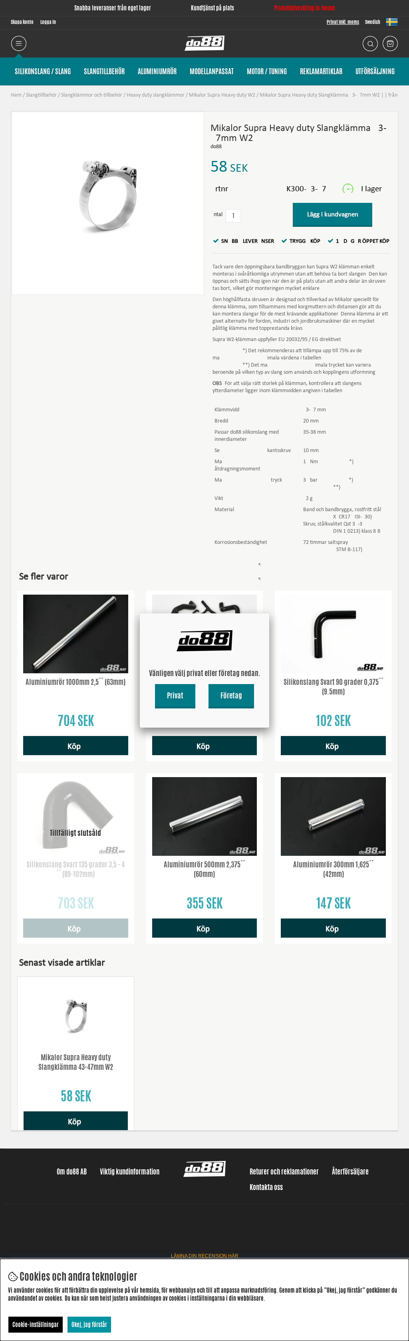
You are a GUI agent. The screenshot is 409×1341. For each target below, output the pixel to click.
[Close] (269, 613)
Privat (175, 695)
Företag (231, 695)
